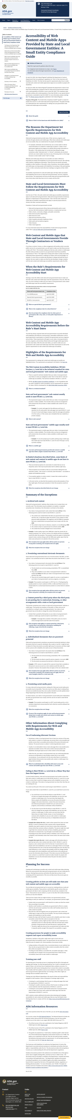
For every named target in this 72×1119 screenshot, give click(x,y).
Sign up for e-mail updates (44, 1110)
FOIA (26, 1107)
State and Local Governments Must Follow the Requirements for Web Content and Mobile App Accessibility (12, 52)
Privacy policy (29, 1104)
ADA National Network (45, 1016)
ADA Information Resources (11, 94)
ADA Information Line (46, 3)
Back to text (44, 1025)
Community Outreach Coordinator (50, 10)
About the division (27, 1095)
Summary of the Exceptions (10, 81)
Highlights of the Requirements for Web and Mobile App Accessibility (11, 77)
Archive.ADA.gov (29, 1098)
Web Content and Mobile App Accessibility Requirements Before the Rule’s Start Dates (12, 71)
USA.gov (39, 1107)
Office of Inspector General (44, 1097)
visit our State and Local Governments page (44, 229)
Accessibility (28, 1110)
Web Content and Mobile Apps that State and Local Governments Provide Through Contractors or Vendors (12, 59)
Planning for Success (9, 91)
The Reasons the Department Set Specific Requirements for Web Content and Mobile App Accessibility (12, 47)
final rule (64, 362)
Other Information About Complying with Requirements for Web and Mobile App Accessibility (11, 86)
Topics (55, 69)
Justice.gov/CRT (41, 1094)
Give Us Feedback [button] (64, 1117)
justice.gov (28, 1113)
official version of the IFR (37, 97)
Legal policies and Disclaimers (42, 1104)
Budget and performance (44, 1100)
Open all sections (63, 112)
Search (67, 20)
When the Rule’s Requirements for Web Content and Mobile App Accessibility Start (12, 65)
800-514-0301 (9, 1107)
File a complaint (29, 1101)
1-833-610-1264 (10, 1109)
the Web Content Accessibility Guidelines (43, 381)
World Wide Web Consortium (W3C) (58, 385)
